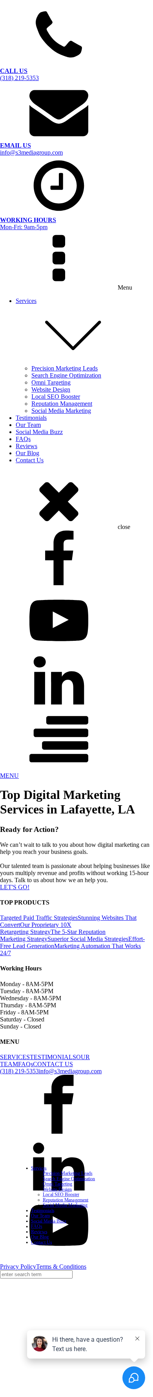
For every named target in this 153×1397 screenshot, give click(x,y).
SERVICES (15, 1057)
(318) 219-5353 (19, 1071)
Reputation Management (61, 403)
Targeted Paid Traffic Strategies (39, 917)
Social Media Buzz (39, 432)
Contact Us (30, 460)
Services (26, 300)
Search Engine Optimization (66, 375)
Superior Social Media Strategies (87, 939)
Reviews (26, 446)
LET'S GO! (14, 887)
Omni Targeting (51, 382)
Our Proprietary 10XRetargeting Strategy (35, 928)
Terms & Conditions (61, 1266)
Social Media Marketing (61, 410)
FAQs (23, 439)
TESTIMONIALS (53, 1057)
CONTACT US (53, 1064)
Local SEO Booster (55, 396)
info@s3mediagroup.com (70, 1071)
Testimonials (31, 417)
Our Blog (27, 453)
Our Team (28, 424)
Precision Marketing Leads (64, 368)
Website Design (50, 389)
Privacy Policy (18, 1266)
